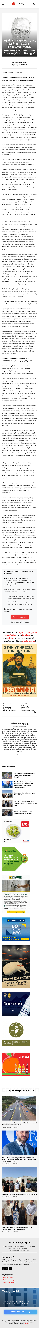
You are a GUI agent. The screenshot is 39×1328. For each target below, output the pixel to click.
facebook (26, 635)
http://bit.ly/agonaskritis (19, 726)
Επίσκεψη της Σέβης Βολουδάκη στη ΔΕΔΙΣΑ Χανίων (19, 1194)
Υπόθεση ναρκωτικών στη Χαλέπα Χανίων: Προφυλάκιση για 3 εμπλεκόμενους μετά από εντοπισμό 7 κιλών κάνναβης (28, 708)
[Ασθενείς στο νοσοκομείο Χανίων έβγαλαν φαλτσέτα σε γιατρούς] (7, 812)
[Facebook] (18, 754)
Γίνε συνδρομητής (19, 617)
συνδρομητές (28, 641)
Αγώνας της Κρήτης (21, 62)
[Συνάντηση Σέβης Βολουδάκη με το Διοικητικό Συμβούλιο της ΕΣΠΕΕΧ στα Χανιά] (7, 803)
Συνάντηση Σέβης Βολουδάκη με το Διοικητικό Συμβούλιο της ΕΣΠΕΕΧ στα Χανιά (25, 803)
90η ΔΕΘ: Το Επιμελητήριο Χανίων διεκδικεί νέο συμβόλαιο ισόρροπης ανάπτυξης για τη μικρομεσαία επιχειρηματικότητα (19, 1159)
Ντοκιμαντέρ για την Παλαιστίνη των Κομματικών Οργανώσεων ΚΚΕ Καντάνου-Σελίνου (10, 708)
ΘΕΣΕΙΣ (19, 36)
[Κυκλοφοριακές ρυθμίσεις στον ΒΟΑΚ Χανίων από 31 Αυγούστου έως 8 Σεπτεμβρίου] (7, 775)
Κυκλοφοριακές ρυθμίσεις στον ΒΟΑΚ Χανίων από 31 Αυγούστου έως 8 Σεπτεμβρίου (25, 775)
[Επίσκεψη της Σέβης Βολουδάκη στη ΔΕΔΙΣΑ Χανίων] (7, 794)
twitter (10, 638)
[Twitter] (21, 754)
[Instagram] (3, 1268)
